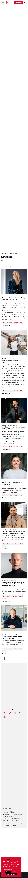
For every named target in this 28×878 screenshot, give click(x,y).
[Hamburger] (3, 3)
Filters (24, 265)
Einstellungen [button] (14, 871)
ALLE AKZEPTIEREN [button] (11, 874)
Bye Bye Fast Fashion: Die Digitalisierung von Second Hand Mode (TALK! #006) (12, 636)
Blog (2, 253)
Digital (8, 543)
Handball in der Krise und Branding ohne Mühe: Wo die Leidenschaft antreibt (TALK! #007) (13, 583)
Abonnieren (18, 2)
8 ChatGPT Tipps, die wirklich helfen (12, 818)
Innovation (6, 253)
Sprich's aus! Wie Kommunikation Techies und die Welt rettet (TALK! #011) (12, 360)
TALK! (15, 253)
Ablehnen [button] (8, 871)
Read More (5, 325)
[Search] (25, 3)
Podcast (12, 253)
